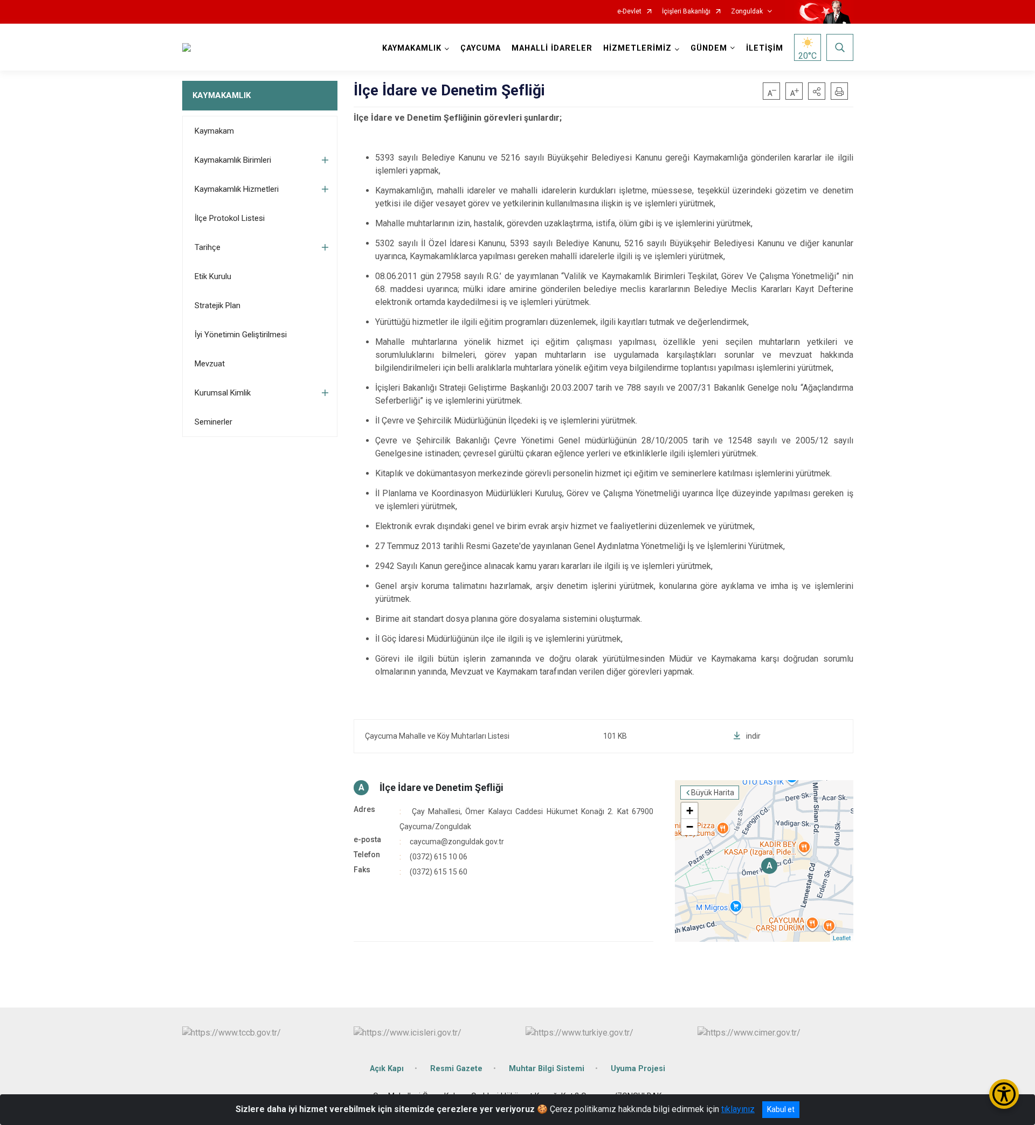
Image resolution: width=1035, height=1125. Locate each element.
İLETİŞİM (764, 48)
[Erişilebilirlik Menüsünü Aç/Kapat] (1004, 1094)
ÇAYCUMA (480, 48)
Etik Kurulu (213, 276)
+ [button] (689, 810)
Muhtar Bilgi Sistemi (546, 1068)
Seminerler (213, 422)
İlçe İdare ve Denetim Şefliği (441, 787)
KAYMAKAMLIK (221, 95)
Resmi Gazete (456, 1068)
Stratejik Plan (217, 305)
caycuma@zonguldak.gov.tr (457, 841)
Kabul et (781, 1109)
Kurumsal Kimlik (223, 393)
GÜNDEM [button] (709, 48)
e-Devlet (629, 11)
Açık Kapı (387, 1068)
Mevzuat (210, 364)
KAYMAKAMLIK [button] (411, 48)
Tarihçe (207, 247)
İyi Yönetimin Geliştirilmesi (241, 334)
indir (753, 736)
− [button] (689, 827)
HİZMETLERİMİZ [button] (637, 48)
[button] (816, 91)
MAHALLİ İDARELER (552, 48)
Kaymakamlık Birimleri (233, 160)
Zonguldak (747, 11)
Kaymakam (214, 131)
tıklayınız (738, 1109)
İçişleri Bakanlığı (686, 11)
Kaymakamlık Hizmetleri (237, 189)
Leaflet (842, 937)
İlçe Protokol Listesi (230, 218)
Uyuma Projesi (638, 1068)
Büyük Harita (712, 792)
